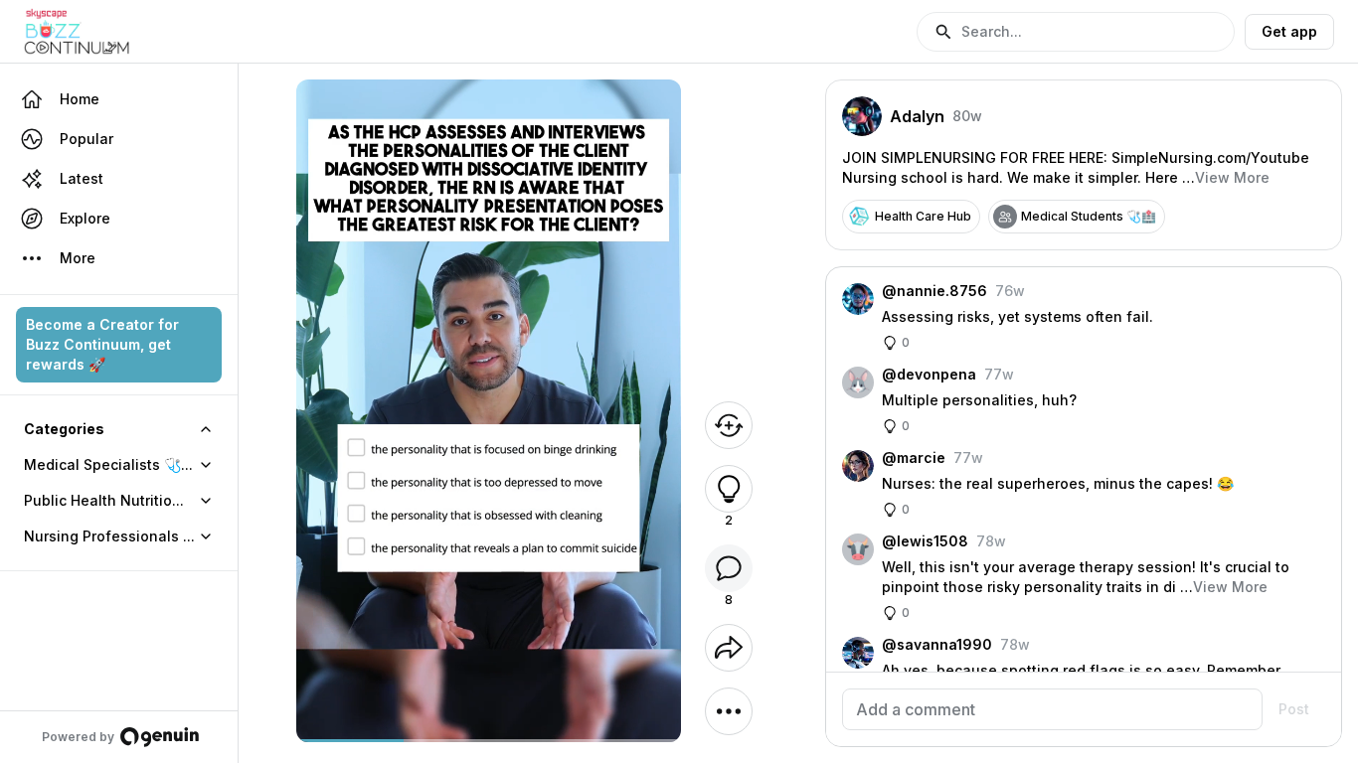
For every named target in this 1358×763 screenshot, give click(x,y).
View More (1232, 177)
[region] (488, 740)
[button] (1076, 32)
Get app (1289, 31)
